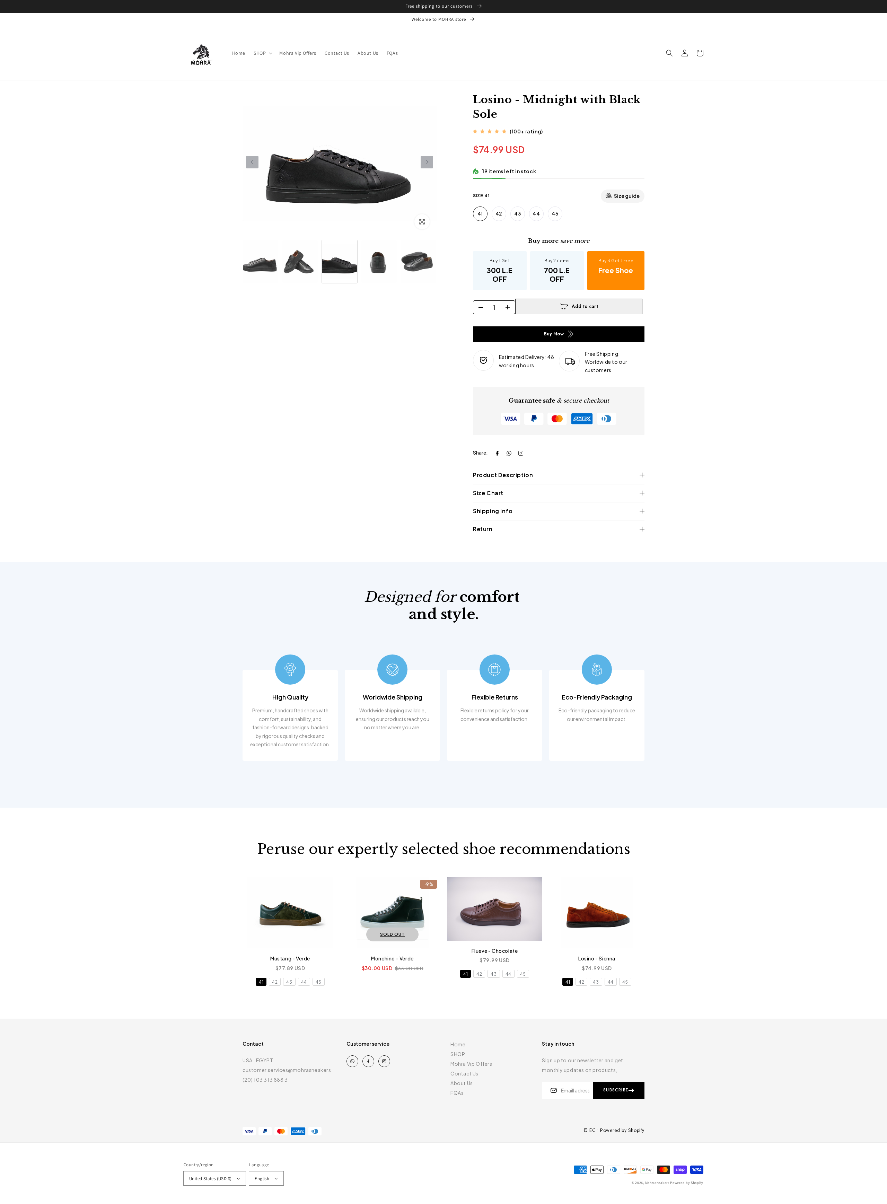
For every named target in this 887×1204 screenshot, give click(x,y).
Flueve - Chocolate (495, 951)
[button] (262, 53)
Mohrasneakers (657, 1182)
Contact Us (464, 1073)
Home (457, 1044)
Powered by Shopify (686, 1182)
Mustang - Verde (290, 958)
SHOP (457, 1054)
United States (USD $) (210, 1178)
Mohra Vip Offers (471, 1064)
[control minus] (478, 307)
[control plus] (509, 307)
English (262, 1178)
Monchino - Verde (392, 958)
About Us (461, 1083)
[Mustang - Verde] (290, 912)
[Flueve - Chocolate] (494, 909)
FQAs (457, 1093)
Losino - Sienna (596, 958)
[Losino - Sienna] (596, 912)
